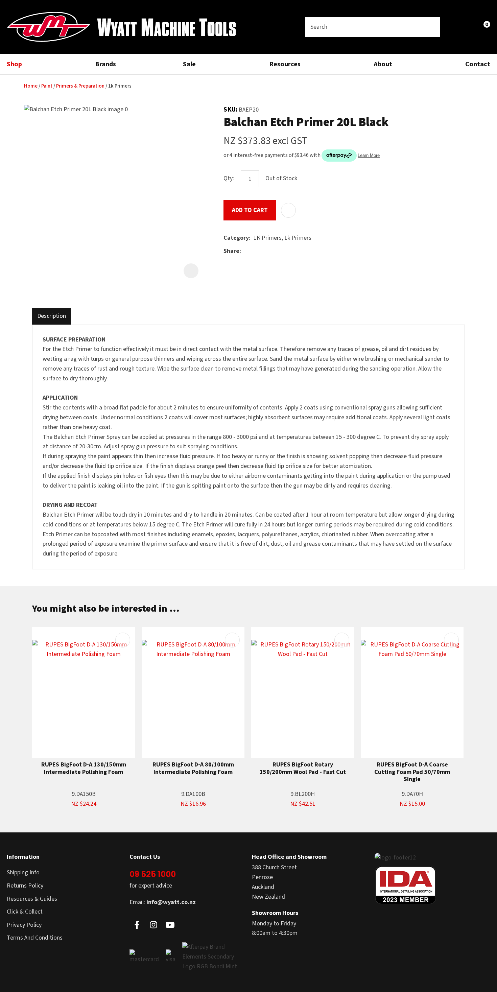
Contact (477, 64)
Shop (14, 64)
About (383, 64)
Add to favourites (122, 640)
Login (453, 27)
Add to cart (250, 210)
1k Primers (120, 86)
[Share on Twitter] (254, 251)
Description (51, 316)
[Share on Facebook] (245, 251)
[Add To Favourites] (288, 210)
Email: (162, 902)
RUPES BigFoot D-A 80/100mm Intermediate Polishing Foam (193, 768)
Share (231, 251)
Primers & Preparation (80, 86)
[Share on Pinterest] (275, 252)
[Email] (264, 251)
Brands (105, 64)
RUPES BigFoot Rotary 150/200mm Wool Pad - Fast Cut (303, 768)
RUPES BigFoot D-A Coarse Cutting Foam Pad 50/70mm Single (412, 772)
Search (432, 27)
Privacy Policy (24, 925)
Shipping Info (23, 872)
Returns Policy (25, 885)
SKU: (231, 109)
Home (31, 86)
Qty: (228, 178)
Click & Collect (25, 911)
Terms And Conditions (35, 938)
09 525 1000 (152, 874)
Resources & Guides (32, 899)
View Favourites (468, 27)
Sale (189, 64)
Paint (46, 86)
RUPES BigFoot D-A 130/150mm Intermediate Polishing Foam (83, 768)
